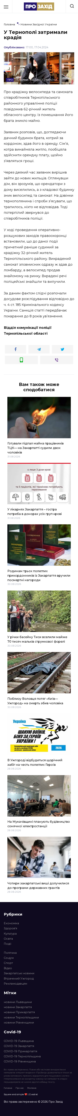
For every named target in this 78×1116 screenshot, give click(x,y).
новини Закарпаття (18, 1007)
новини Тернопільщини (21, 1017)
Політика (10, 953)
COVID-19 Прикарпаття (20, 1051)
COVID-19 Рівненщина (20, 1061)
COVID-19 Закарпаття (19, 1046)
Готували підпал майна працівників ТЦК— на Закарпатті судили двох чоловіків (35, 448)
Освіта (8, 938)
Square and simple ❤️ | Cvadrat (21, 1094)
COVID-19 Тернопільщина (22, 1056)
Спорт (8, 963)
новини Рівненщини (19, 1022)
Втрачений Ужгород (19, 978)
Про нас (20, 1088)
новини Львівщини (18, 1002)
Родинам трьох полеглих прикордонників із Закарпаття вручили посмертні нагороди (38, 575)
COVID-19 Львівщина (19, 1041)
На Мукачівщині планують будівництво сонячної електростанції (38, 824)
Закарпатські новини (19, 973)
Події (7, 943)
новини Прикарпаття (19, 1012)
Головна (8, 1088)
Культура (10, 933)
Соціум (9, 958)
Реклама (31, 1088)
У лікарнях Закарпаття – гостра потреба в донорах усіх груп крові (34, 512)
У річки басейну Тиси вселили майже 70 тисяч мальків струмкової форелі (37, 639)
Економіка (11, 923)
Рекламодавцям (15, 983)
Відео (8, 968)
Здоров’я (10, 928)
